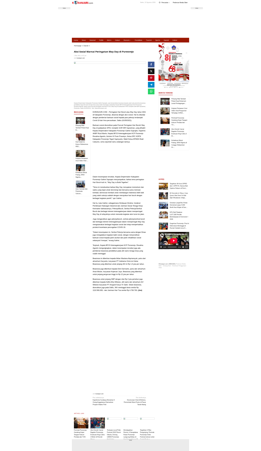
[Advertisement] (130, 21)
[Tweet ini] (151, 71)
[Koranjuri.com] (82, 2)
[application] (174, 240)
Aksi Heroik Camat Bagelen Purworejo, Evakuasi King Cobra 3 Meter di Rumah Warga (97, 434)
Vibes (160, 267)
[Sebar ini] (151, 64)
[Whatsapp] (151, 91)
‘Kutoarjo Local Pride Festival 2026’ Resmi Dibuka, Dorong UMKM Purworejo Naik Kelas (114, 434)
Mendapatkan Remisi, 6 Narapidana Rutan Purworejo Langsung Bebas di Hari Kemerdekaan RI (130, 434)
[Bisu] (183, 247)
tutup (64, 8)
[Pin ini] (151, 78)
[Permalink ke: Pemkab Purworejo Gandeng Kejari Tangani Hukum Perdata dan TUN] (81, 423)
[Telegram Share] (151, 85)
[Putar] (161, 247)
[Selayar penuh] (186, 247)
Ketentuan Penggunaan (179, 266)
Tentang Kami (167, 266)
